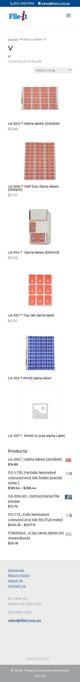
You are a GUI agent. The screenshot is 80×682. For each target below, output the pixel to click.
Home (12, 39)
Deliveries (16, 570)
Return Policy (19, 575)
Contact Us (17, 586)
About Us (15, 581)
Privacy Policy (37, 659)
